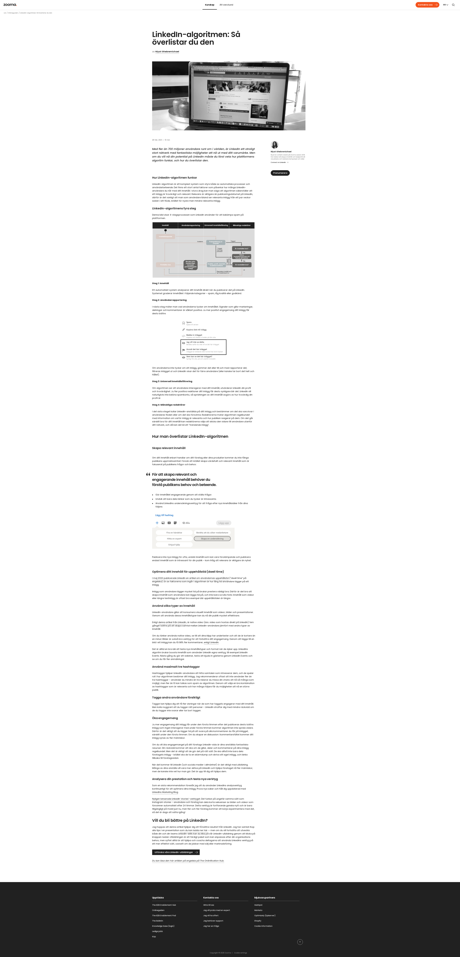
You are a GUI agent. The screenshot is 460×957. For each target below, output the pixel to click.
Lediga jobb (157, 931)
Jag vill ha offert (210, 915)
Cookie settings (240, 953)
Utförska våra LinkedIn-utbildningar (174, 852)
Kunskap (209, 4)
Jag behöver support (213, 920)
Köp (154, 936)
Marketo (258, 910)
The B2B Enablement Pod (164, 915)
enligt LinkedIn (211, 642)
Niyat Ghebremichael (167, 51)
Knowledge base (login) (163, 926)
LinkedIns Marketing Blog (165, 792)
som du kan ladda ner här (193, 830)
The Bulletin (157, 920)
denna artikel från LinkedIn (172, 622)
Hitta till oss (208, 905)
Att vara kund (226, 4)
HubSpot (258, 905)
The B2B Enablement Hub (164, 905)
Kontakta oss (425, 4)
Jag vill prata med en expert (216, 910)
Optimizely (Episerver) (265, 915)
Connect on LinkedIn (278, 162)
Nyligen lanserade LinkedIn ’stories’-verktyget (176, 798)
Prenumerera (280, 172)
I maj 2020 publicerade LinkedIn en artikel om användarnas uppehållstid (190, 578)
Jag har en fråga (211, 926)
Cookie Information (263, 926)
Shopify (257, 920)
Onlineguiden (158, 910)
